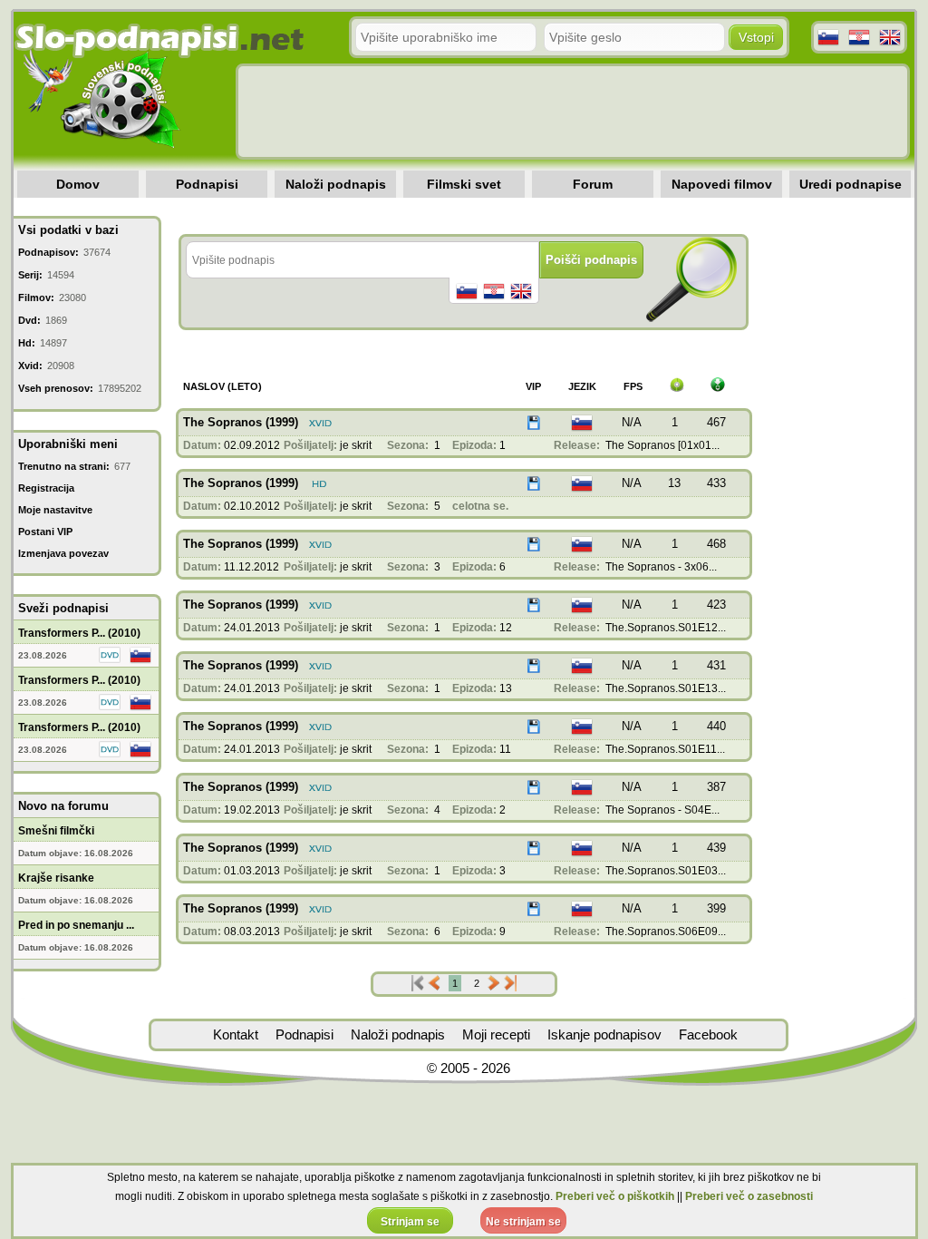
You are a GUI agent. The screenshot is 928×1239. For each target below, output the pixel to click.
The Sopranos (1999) (240, 422)
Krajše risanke (56, 878)
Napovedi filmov (722, 184)
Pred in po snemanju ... (76, 925)
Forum (593, 184)
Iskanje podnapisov (604, 1034)
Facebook (708, 1034)
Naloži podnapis (335, 184)
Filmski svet (464, 184)
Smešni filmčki (56, 830)
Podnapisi (207, 184)
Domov (78, 184)
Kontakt (235, 1034)
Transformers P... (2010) (79, 633)
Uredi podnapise (850, 184)
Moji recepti (496, 1034)
